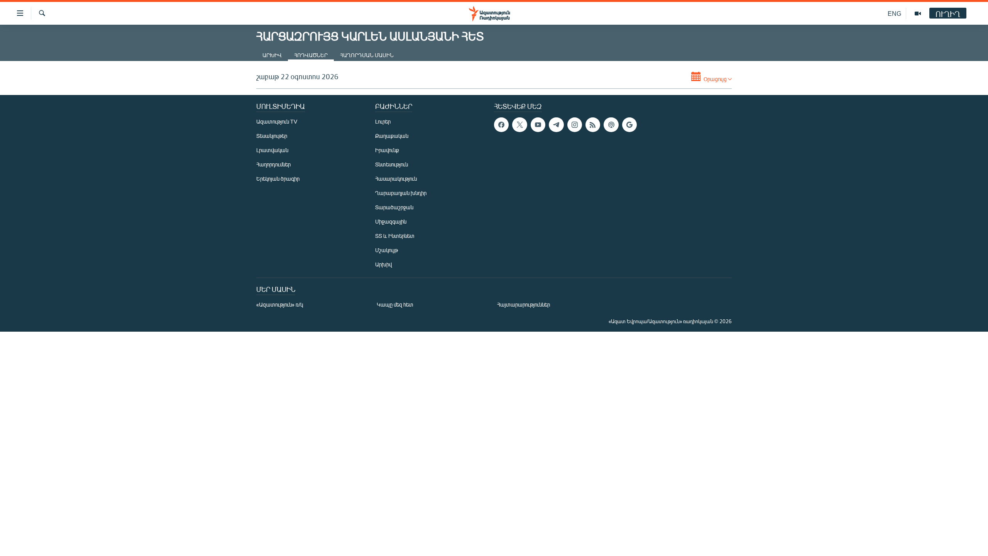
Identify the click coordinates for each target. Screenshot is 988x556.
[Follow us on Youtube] (538, 124)
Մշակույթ (386, 250)
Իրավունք (387, 150)
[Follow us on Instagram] (574, 124)
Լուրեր (383, 121)
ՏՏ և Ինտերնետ (394, 235)
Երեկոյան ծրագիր (277, 178)
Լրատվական (272, 150)
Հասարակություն (396, 178)
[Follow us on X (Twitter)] (519, 124)
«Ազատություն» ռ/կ (279, 304)
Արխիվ (272, 55)
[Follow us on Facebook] (501, 124)
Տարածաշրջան (394, 207)
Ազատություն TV (276, 121)
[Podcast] (611, 124)
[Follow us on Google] (629, 124)
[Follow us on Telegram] (556, 124)
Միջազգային (390, 221)
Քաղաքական (391, 135)
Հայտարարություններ (523, 304)
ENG (894, 13)
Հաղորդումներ (273, 164)
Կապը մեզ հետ (395, 304)
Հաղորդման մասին (367, 55)
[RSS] (592, 124)
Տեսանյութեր (271, 135)
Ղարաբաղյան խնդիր (400, 193)
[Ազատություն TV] (917, 13)
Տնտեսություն (391, 164)
